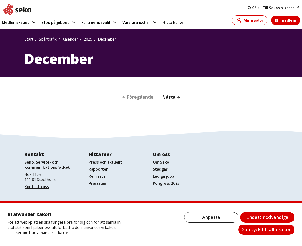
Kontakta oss (37, 186)
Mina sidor (253, 20)
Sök (255, 7)
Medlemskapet (15, 22)
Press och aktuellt (105, 162)
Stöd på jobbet (55, 22)
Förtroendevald (95, 22)
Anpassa (211, 217)
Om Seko (161, 162)
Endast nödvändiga (267, 217)
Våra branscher (136, 22)
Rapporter (98, 169)
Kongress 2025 (166, 183)
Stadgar (160, 169)
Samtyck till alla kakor (266, 229)
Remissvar (98, 176)
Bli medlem (285, 20)
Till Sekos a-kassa (278, 7)
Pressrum (97, 183)
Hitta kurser (174, 22)
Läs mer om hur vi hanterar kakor (38, 232)
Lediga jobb (163, 176)
